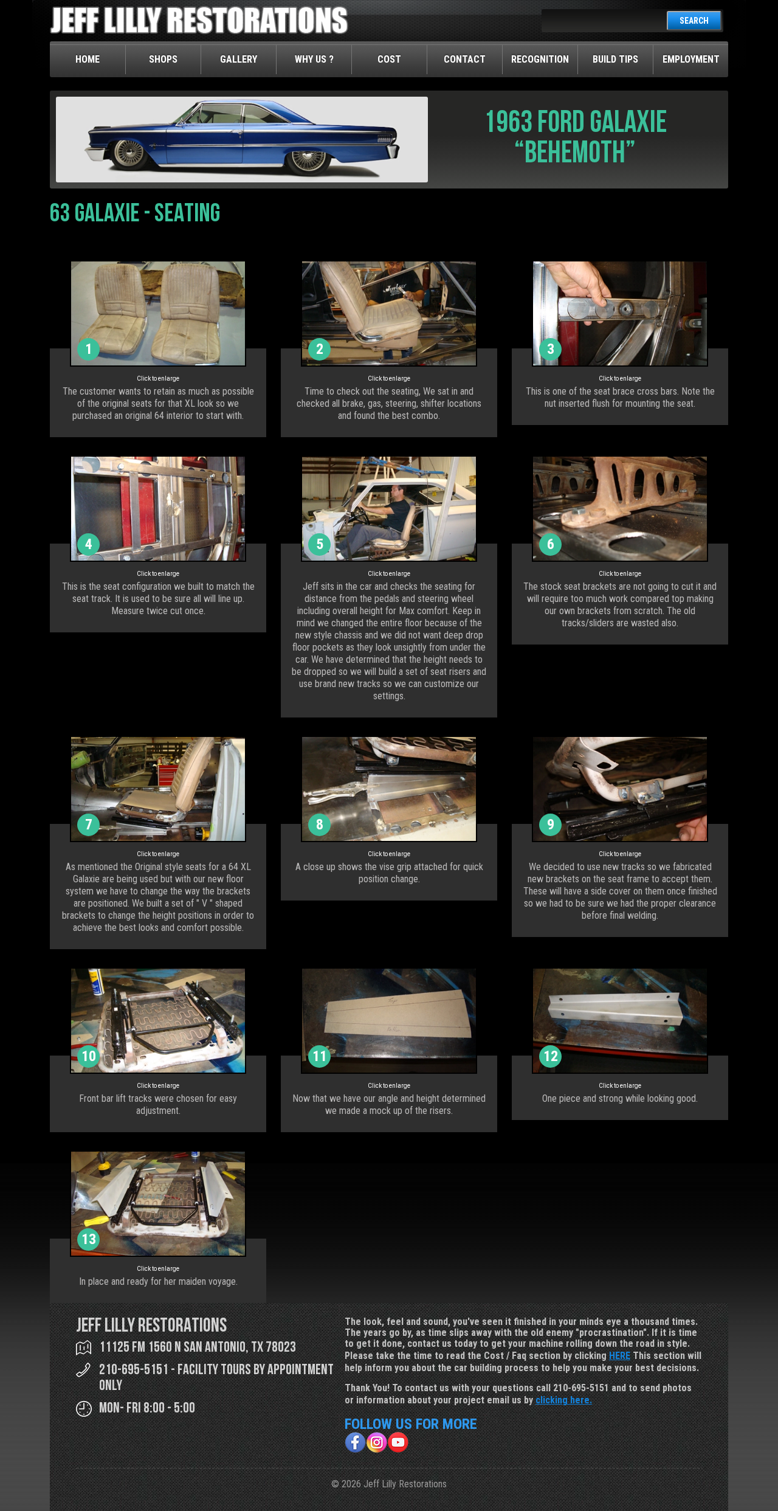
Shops (163, 59)
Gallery (238, 59)
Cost (389, 59)
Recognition (540, 59)
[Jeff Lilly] (199, 31)
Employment (691, 59)
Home (87, 59)
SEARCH (694, 21)
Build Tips (615, 59)
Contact (465, 59)
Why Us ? (314, 59)
